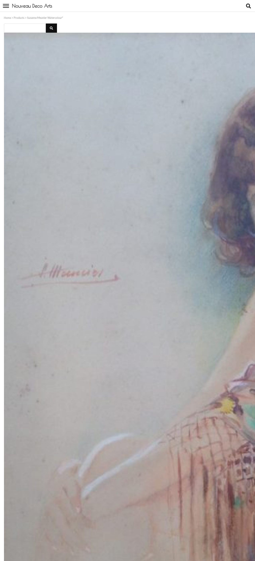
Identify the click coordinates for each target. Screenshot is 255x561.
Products (19, 17)
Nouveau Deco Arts (32, 6)
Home (7, 17)
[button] (51, 28)
